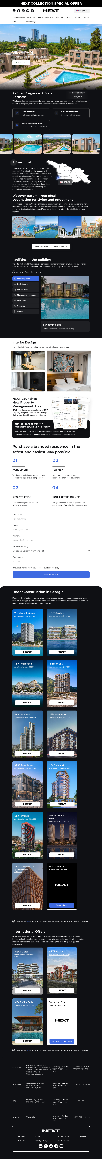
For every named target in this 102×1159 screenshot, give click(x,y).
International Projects (45, 17)
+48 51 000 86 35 (82, 1084)
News (37, 1137)
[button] (62, 886)
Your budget (18, 557)
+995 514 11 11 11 (83, 1067)
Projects (21, 1137)
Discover (77, 17)
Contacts (85, 17)
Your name (17, 515)
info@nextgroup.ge (81, 1069)
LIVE (14, 22)
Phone (15, 525)
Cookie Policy (63, 1137)
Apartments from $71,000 (59, 821)
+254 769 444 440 (82, 1117)
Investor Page (31, 22)
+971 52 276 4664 (82, 1101)
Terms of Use (63, 1140)
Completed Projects (63, 17)
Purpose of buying (20, 547)
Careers (82, 1137)
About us (21, 1140)
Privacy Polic (52, 568)
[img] (27, 886)
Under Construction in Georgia (23, 17)
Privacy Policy (41, 1140)
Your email (17, 536)
